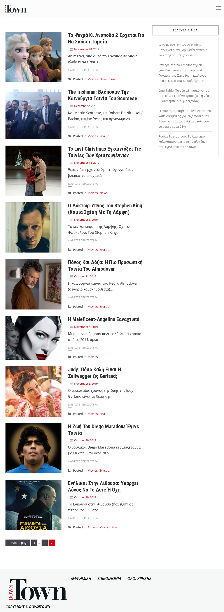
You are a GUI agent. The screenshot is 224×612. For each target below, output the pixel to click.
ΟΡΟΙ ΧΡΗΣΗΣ (139, 578)
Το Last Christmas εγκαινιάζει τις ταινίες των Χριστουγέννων (104, 152)
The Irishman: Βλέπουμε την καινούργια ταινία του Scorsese (102, 95)
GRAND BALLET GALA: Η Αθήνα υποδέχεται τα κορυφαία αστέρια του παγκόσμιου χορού (183, 50)
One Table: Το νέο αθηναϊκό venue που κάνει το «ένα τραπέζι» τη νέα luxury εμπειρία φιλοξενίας (184, 95)
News (104, 79)
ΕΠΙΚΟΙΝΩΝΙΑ (109, 578)
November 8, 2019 (86, 220)
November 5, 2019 (86, 327)
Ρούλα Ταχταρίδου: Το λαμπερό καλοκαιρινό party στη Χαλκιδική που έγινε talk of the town (183, 141)
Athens (93, 527)
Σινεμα (114, 79)
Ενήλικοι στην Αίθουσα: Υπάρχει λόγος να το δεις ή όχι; (103, 486)
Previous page (18, 543)
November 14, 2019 (86, 163)
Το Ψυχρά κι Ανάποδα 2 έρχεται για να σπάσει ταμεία (106, 38)
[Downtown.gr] (16, 8)
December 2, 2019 (85, 106)
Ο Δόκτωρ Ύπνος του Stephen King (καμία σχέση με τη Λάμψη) (105, 209)
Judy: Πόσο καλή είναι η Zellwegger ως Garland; (94, 372)
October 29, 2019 (85, 440)
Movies (93, 79)
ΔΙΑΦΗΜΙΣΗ (81, 578)
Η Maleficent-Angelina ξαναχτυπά (103, 319)
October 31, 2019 (85, 276)
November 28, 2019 (86, 49)
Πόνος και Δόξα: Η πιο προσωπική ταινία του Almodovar (105, 265)
